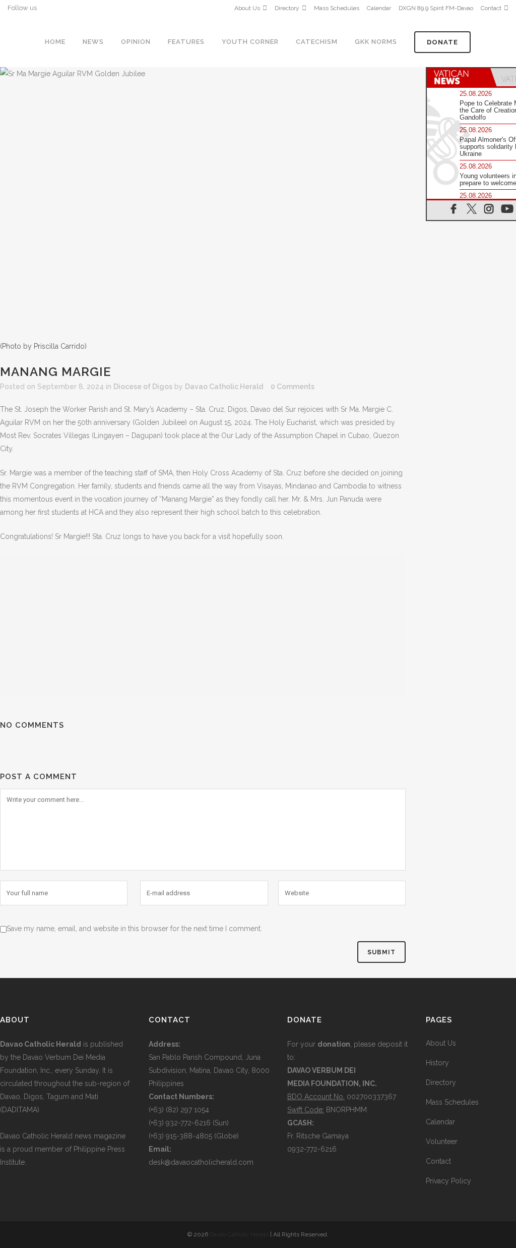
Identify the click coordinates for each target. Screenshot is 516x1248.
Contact (491, 8)
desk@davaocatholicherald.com (201, 1162)
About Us (247, 8)
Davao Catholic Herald (224, 387)
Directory (287, 8)
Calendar (379, 8)
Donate (442, 42)
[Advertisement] (203, 624)
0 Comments (292, 387)
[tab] (458, 77)
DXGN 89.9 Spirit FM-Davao (436, 8)
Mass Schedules (336, 8)
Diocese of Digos (142, 387)
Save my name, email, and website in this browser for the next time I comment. (134, 929)
